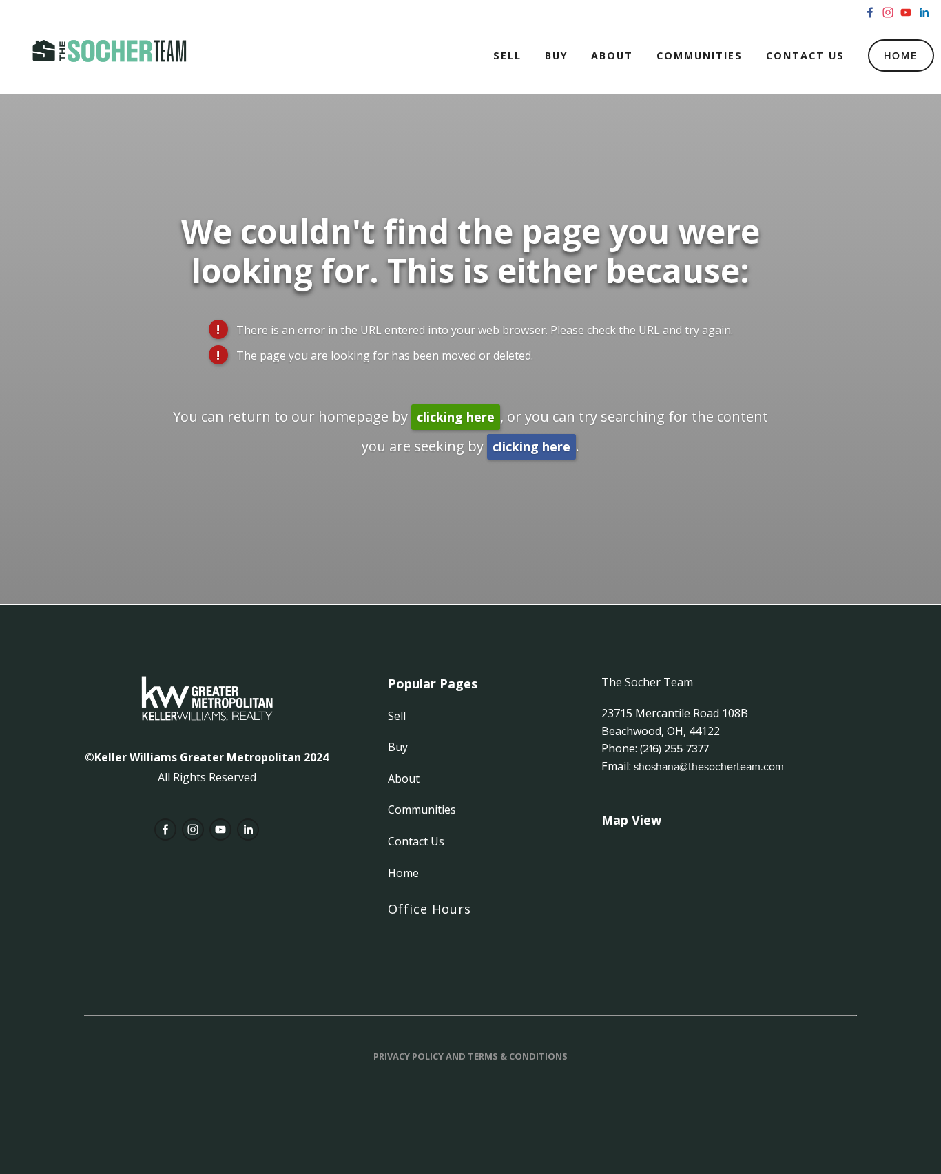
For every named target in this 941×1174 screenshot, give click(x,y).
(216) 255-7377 (674, 748)
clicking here (456, 417)
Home (901, 55)
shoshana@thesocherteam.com (709, 766)
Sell (507, 55)
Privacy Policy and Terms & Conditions (470, 1056)
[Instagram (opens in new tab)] (887, 12)
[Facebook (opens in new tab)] (870, 12)
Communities (699, 55)
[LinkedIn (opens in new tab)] (923, 12)
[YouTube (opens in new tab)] (905, 12)
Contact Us (805, 55)
